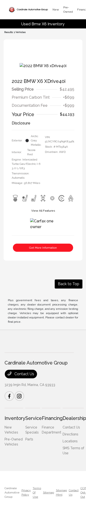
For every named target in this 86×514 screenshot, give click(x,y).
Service (33, 418)
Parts (29, 439)
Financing (52, 418)
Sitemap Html (61, 492)
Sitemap (48, 492)
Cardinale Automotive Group (12, 492)
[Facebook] (9, 396)
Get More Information (43, 247)
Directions (70, 434)
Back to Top (68, 284)
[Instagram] (19, 396)
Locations (70, 441)
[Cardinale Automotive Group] (28, 9)
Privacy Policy (26, 492)
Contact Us (23, 374)
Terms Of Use (37, 492)
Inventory (15, 418)
